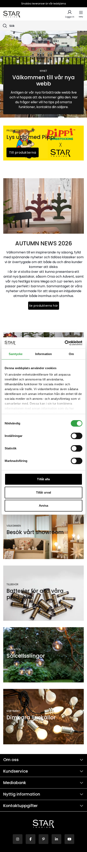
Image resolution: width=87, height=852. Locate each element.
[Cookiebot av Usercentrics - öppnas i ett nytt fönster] (64, 343)
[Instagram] (17, 839)
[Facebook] (30, 839)
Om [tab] (71, 354)
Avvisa (43, 505)
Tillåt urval (43, 492)
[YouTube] (69, 839)
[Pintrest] (43, 839)
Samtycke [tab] (16, 354)
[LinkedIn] (56, 839)
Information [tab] (43, 354)
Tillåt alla (43, 479)
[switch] (76, 436)
